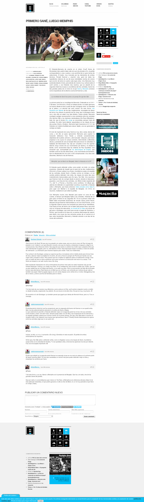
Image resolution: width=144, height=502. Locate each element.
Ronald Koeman (43, 83)
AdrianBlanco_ (35, 281)
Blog (35, 73)
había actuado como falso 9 (85, 187)
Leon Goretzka (30, 79)
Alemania (31, 75)
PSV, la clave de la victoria (110, 73)
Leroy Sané (38, 79)
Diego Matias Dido (103, 83)
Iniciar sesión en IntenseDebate (55, 407)
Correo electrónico (54, 409)
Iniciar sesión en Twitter (77, 407)
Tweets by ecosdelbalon (103, 114)
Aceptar (40, 501)
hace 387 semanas (47, 239)
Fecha (36, 235)
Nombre (27, 409)
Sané (79, 89)
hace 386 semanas (49, 351)
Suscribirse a (29, 416)
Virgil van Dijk (30, 87)
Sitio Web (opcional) (78, 409)
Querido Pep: (107, 87)
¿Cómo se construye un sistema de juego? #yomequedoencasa (107, 91)
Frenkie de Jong (39, 75)
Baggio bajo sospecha (109, 106)
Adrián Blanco (37, 71)
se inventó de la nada (78, 208)
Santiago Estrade (36, 239)
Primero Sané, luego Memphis (49, 21)
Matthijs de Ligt (33, 81)
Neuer (27, 83)
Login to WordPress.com (67, 407)
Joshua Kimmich (43, 77)
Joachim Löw (34, 77)
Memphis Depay (43, 81)
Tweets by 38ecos (101, 112)
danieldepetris (102, 79)
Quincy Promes (34, 83)
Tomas (100, 102)
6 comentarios (30, 91)
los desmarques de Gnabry (81, 149)
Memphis (86, 89)
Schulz (28, 85)
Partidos (39, 73)
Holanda (28, 77)
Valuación (42, 235)
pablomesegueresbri (37, 304)
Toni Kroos (42, 85)
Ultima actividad (51, 235)
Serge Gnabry (34, 85)
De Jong (69, 120)
